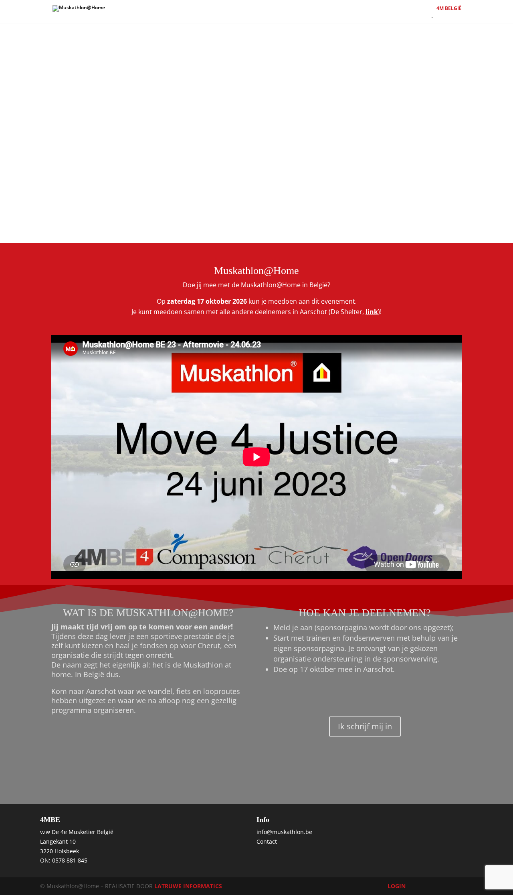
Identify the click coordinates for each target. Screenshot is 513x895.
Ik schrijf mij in (365, 726)
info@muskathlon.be (284, 832)
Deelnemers (268, 15)
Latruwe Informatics (188, 886)
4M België (449, 8)
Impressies (439, 15)
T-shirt (305, 15)
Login (397, 886)
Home (183, 15)
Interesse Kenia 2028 (384, 15)
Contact (335, 15)
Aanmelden (218, 15)
